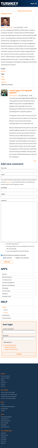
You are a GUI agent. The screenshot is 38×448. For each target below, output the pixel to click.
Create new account (10, 347)
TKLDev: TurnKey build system (8, 398)
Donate (3, 410)
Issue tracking (6, 291)
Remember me (8, 342)
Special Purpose (5, 427)
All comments (8, 258)
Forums (8, 11)
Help (4, 302)
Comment (4, 200)
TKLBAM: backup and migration (9, 396)
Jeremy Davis (13, 95)
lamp (2, 76)
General (6, 312)
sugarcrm (4, 82)
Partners (3, 384)
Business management (8, 285)
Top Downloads (6, 431)
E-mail (2, 174)
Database (5, 293)
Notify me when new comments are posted (14, 255)
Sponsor (3, 386)
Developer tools (6, 296)
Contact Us (3, 382)
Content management (8, 282)
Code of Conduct (5, 378)
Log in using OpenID (10, 345)
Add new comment (7, 84)
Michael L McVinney (6, 27)
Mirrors (2, 380)
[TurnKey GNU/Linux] (9, 5)
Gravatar (9, 182)
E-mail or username (8, 329)
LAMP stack (4, 437)
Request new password (11, 349)
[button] (34, 3)
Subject (3, 194)
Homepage (4, 187)
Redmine (3, 443)
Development (6, 315)
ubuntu (3, 79)
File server (3, 441)
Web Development (5, 421)
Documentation (6, 318)
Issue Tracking (4, 423)
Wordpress (3, 439)
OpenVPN (3, 433)
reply (34, 161)
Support (13, 11)
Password (6, 335)
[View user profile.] (5, 21)
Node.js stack (4, 435)
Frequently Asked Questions (8, 406)
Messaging (5, 288)
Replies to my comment (22, 258)
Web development (7, 277)
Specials (4, 274)
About (3, 374)
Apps (4, 269)
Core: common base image (7, 392)
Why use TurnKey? (5, 376)
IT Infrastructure (7, 280)
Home (2, 11)
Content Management (6, 417)
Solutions (4, 390)
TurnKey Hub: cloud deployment (9, 394)
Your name (4, 168)
